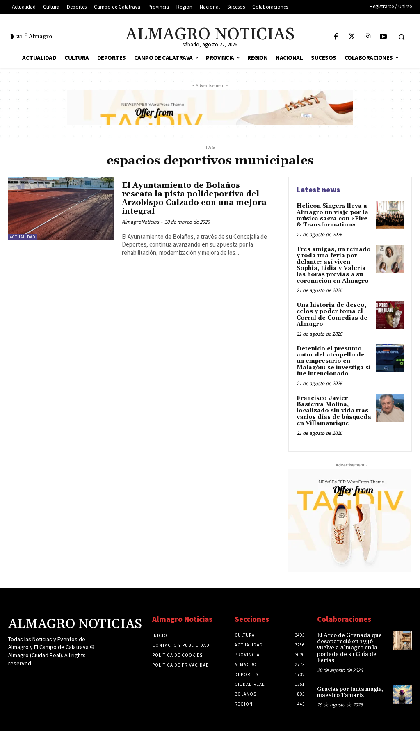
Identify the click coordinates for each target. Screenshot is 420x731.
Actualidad (22, 237)
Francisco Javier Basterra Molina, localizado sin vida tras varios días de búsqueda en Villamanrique (334, 411)
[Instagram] (368, 37)
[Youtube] (383, 37)
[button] (401, 37)
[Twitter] (352, 37)
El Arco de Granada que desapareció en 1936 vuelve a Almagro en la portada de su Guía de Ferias (349, 648)
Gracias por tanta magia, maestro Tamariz (350, 692)
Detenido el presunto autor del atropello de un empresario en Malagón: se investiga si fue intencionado (334, 361)
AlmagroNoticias (140, 221)
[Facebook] (336, 37)
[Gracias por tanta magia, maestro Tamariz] (402, 694)
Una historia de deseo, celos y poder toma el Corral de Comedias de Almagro (332, 315)
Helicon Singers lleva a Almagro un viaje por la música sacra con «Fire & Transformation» (332, 215)
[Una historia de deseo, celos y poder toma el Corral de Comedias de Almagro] (390, 315)
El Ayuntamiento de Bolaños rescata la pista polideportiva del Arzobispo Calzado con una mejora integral (194, 198)
